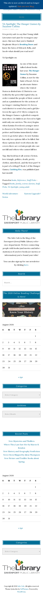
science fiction (28, 183)
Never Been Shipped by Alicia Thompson (21, 455)
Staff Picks (31, 180)
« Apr (20, 377)
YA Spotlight (13, 187)
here (26, 265)
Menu (21, 17)
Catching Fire (16, 169)
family (18, 183)
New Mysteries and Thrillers (22, 441)
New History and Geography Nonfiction (21, 451)
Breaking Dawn (26, 44)
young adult (24, 187)
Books (13, 180)
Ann (17, 29)
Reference (21, 180)
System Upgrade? (32, 193)
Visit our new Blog (25, 6)
